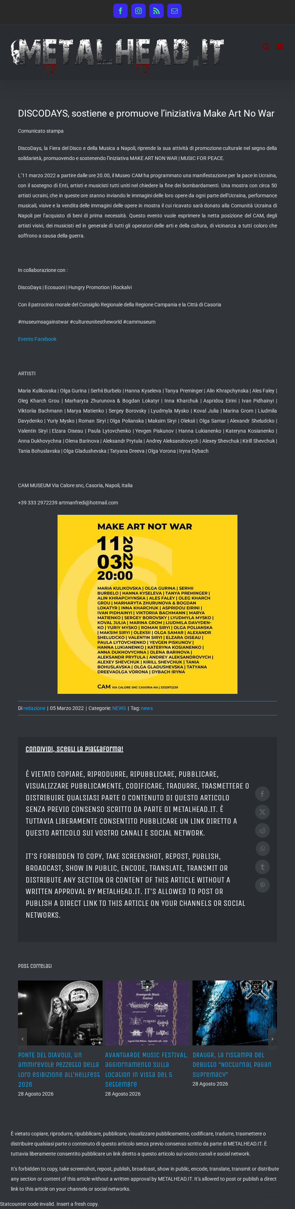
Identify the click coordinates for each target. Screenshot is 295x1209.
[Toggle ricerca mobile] (265, 46)
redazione (34, 708)
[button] (22, 1039)
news (147, 708)
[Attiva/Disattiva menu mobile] (280, 46)
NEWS (119, 708)
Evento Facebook (37, 339)
